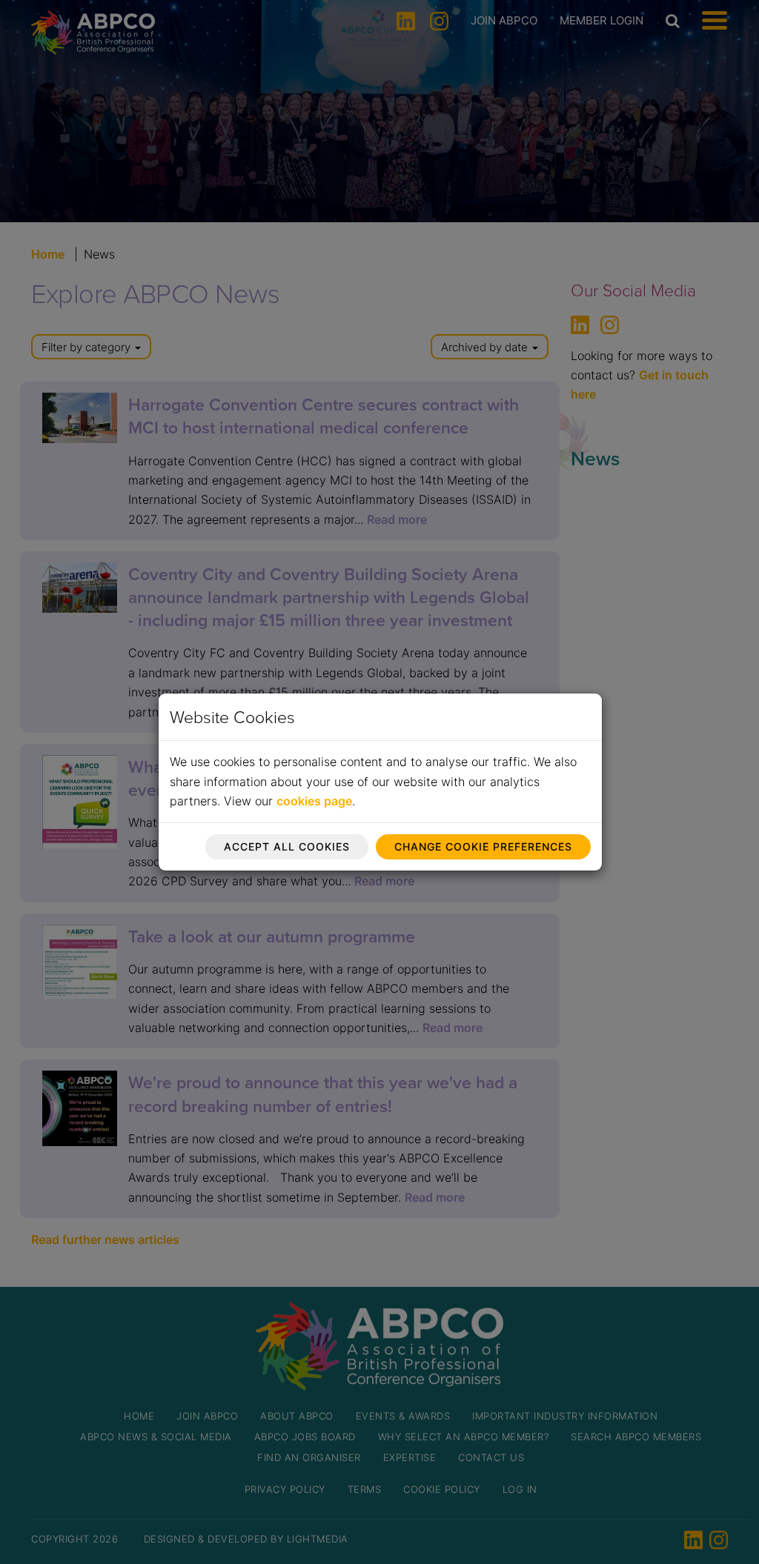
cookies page (314, 800)
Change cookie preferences (483, 846)
